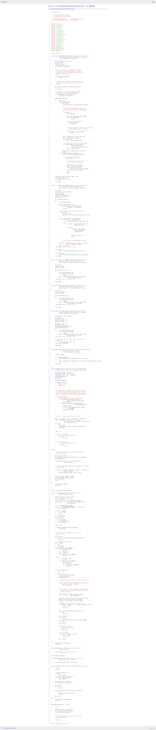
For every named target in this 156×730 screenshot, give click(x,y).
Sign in (153, 2)
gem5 (49, 6)
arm (53, 6)
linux (56, 6)
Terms (14, 728)
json (154, 728)
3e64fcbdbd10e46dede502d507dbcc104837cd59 (71, 6)
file (73, 8)
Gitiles (7, 728)
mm (87, 6)
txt (151, 728)
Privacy (10, 728)
